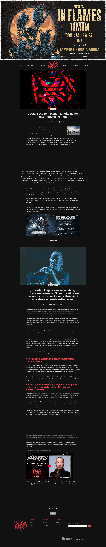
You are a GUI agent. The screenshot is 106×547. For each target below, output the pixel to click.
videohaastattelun (63, 318)
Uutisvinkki (58, 522)
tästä (46, 482)
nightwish (53, 508)
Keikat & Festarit (34, 524)
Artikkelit (45, 524)
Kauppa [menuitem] (65, 65)
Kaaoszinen (33, 482)
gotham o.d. (53, 240)
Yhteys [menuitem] (86, 65)
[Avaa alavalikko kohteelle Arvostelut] (46, 65)
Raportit (45, 522)
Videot (53, 109)
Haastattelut (53, 285)
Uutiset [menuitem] (20, 65)
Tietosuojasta (58, 524)
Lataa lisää (53, 513)
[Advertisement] (53, 158)
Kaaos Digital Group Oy (80, 539)
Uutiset (31, 522)
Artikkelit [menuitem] (30, 65)
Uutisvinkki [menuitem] (76, 65)
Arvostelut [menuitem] (42, 65)
